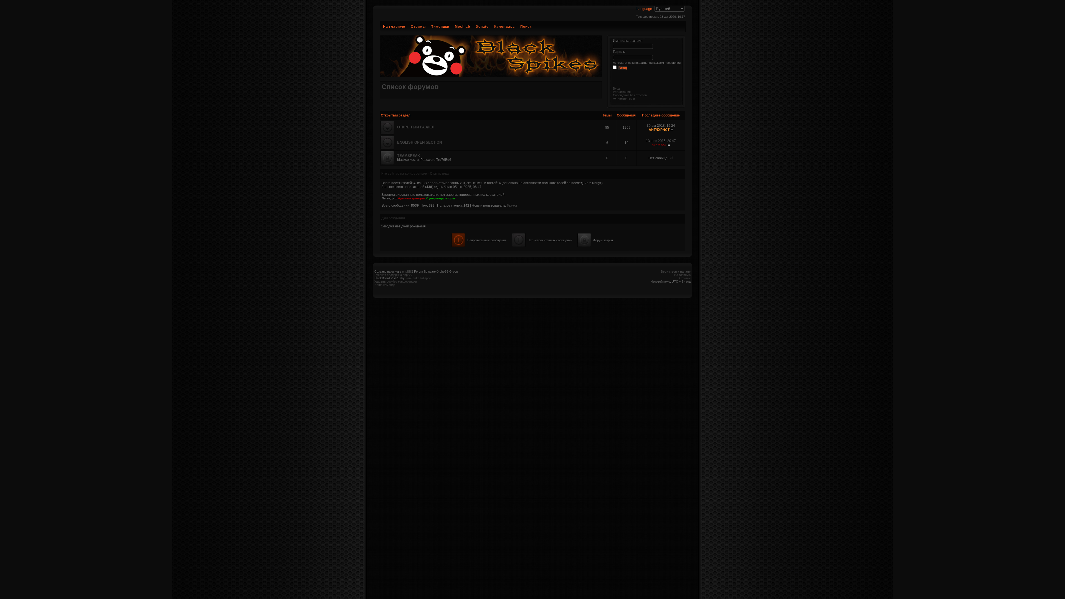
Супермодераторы (440, 198)
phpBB (406, 271)
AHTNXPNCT (659, 130)
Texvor (512, 205)
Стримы (418, 27)
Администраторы (411, 198)
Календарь (504, 27)
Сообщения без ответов (630, 95)
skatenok (659, 145)
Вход (616, 88)
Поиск (526, 27)
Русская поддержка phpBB (393, 274)
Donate (482, 27)
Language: (645, 9)
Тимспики (440, 27)
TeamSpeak (408, 156)
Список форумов (410, 86)
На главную (394, 27)
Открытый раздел (415, 127)
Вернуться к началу (676, 271)
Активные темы (624, 98)
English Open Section (419, 142)
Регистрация (622, 91)
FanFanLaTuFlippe (418, 278)
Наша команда (384, 284)
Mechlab (462, 27)
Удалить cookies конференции (395, 281)
